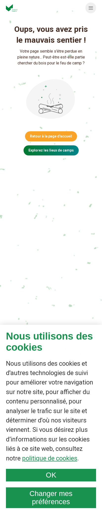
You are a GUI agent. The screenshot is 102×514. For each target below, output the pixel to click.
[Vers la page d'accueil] (11, 8)
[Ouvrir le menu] (90, 7)
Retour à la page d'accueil (51, 136)
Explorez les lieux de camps (51, 150)
